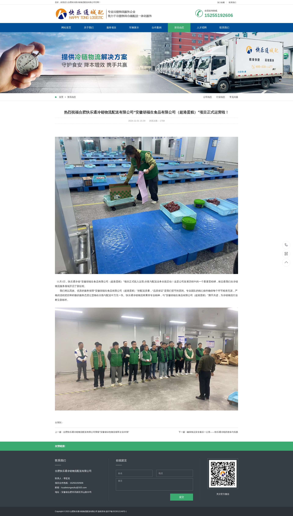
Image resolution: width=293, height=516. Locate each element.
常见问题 (234, 97)
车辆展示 (134, 27)
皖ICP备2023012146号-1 (116, 511)
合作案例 (156, 27)
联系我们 (232, 2)
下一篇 (208, 432)
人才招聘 (202, 27)
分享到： (59, 422)
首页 (61, 97)
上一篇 (92, 432)
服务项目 (111, 27)
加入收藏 (221, 2)
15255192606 (286, 245)
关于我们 (89, 27)
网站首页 (66, 27)
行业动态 (220, 97)
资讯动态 (179, 27)
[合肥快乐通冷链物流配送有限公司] (104, 14)
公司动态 (207, 97)
